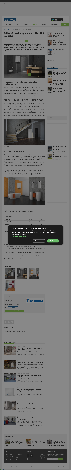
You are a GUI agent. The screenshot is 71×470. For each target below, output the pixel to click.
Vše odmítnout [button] (39, 241)
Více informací (22, 234)
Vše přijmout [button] (53, 241)
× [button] (61, 226)
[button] (35, 236)
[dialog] (35, 235)
